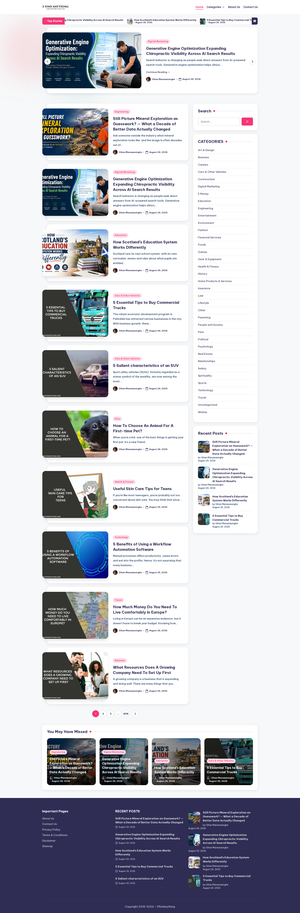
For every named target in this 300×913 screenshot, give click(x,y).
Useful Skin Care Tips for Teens (142, 488)
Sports (202, 383)
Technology (121, 537)
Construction (206, 179)
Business (120, 660)
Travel (118, 600)
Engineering (122, 112)
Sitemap (47, 846)
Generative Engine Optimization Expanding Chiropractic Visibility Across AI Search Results (144, 184)
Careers (203, 164)
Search (204, 111)
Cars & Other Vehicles (127, 295)
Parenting (204, 317)
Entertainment (207, 215)
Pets (117, 419)
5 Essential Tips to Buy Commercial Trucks (182, 19)
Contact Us (49, 824)
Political (203, 339)
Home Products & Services (215, 281)
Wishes (202, 412)
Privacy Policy (51, 829)
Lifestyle (203, 303)
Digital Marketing (158, 41)
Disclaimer (49, 840)
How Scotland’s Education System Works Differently (115, 19)
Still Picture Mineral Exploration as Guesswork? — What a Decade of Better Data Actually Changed (145, 123)
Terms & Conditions (55, 835)
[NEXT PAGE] (135, 713)
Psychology (205, 346)
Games (202, 252)
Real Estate (205, 354)
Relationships (206, 361)
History (202, 273)
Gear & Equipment (209, 259)
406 (125, 713)
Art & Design (206, 150)
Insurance (204, 288)
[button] (157, 72)
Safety (202, 368)
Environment (206, 223)
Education (120, 235)
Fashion (203, 230)
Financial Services (209, 237)
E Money (203, 193)
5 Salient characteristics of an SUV (239, 19)
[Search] (247, 122)
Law (200, 295)
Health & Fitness (124, 482)
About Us (48, 818)
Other (201, 310)
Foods (202, 244)
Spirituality (205, 375)
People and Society (210, 325)
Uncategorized (207, 404)
